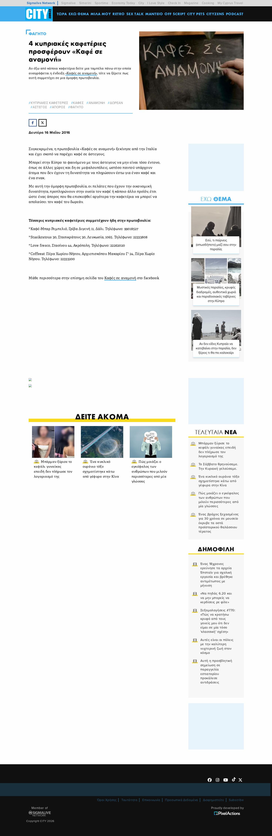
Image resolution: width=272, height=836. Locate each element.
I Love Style (155, 3)
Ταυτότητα (129, 800)
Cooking (208, 3)
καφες (78, 103)
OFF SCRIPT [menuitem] (174, 14)
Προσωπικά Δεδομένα (181, 800)
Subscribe (236, 800)
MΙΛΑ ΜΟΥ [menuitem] (100, 14)
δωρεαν (116, 103)
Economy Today (123, 3)
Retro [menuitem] (119, 14)
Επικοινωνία (151, 800)
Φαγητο (37, 33)
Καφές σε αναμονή (120, 278)
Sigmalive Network (41, 3)
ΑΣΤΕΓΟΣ (40, 107)
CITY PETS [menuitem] (196, 14)
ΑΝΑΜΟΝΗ (97, 103)
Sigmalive (68, 3)
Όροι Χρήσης (107, 800)
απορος (58, 107)
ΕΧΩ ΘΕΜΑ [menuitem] (79, 14)
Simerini (85, 3)
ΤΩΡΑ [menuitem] (62, 14)
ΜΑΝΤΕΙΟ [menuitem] (154, 14)
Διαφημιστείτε (213, 800)
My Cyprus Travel (230, 3)
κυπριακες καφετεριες (49, 103)
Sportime (101, 3)
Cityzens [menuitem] (215, 14)
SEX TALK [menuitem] (135, 14)
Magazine (191, 3)
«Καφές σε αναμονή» (81, 73)
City (141, 3)
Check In (174, 3)
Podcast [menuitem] (235, 14)
